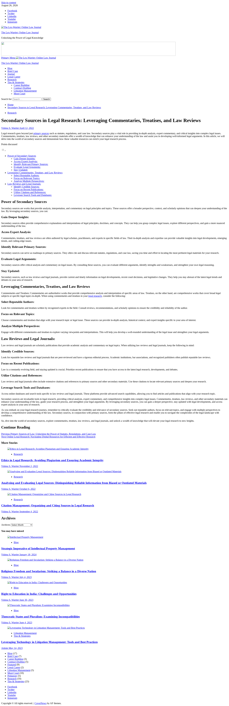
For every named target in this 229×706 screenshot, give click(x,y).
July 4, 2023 (25, 577)
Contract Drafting (22, 88)
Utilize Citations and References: (30, 192)
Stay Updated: (21, 170)
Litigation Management (25, 90)
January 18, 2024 (27, 554)
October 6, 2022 (27, 489)
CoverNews (40, 703)
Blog (9, 68)
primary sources (41, 133)
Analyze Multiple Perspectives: (29, 181)
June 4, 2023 (25, 622)
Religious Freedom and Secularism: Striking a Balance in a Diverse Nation (48, 571)
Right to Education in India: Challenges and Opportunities (38, 593)
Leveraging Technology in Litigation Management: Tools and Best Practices (49, 642)
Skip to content (8, 2)
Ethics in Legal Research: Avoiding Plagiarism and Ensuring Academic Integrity (52, 460)
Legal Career (13, 76)
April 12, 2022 (26, 128)
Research (12, 79)
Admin (5, 648)
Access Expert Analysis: (26, 161)
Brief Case (12, 71)
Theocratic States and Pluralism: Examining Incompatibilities (40, 616)
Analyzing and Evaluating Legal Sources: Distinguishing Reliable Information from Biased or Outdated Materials (74, 482)
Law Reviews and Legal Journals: (24, 184)
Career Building (21, 85)
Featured (11, 664)
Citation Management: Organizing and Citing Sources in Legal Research (47, 505)
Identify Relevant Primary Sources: (31, 164)
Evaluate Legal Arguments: (27, 167)
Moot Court (19, 93)
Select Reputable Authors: (26, 175)
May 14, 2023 (16, 648)
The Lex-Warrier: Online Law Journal (20, 32)
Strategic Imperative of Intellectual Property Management (38, 548)
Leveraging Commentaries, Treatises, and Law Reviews (34, 172)
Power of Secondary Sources (21, 155)
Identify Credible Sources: (26, 186)
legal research (95, 296)
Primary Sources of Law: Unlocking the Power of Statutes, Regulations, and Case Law (48, 434)
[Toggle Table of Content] (3, 150)
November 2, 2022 (28, 466)
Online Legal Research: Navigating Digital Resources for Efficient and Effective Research (48, 436)
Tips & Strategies (15, 82)
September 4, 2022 (28, 511)
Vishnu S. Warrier (10, 128)
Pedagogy (12, 676)
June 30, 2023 (26, 600)
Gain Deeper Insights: (24, 158)
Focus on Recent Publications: (28, 189)
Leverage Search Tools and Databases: (33, 195)
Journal (11, 74)
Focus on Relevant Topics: (27, 178)
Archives (5, 524)
